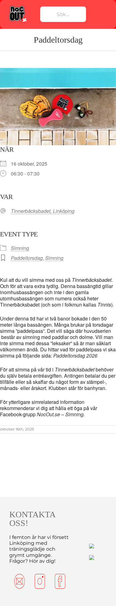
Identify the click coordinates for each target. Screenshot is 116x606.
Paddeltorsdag (27, 257)
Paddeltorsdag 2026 (75, 355)
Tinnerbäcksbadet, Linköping (43, 211)
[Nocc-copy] (18, 7)
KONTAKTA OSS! (32, 519)
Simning (20, 248)
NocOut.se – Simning (60, 414)
